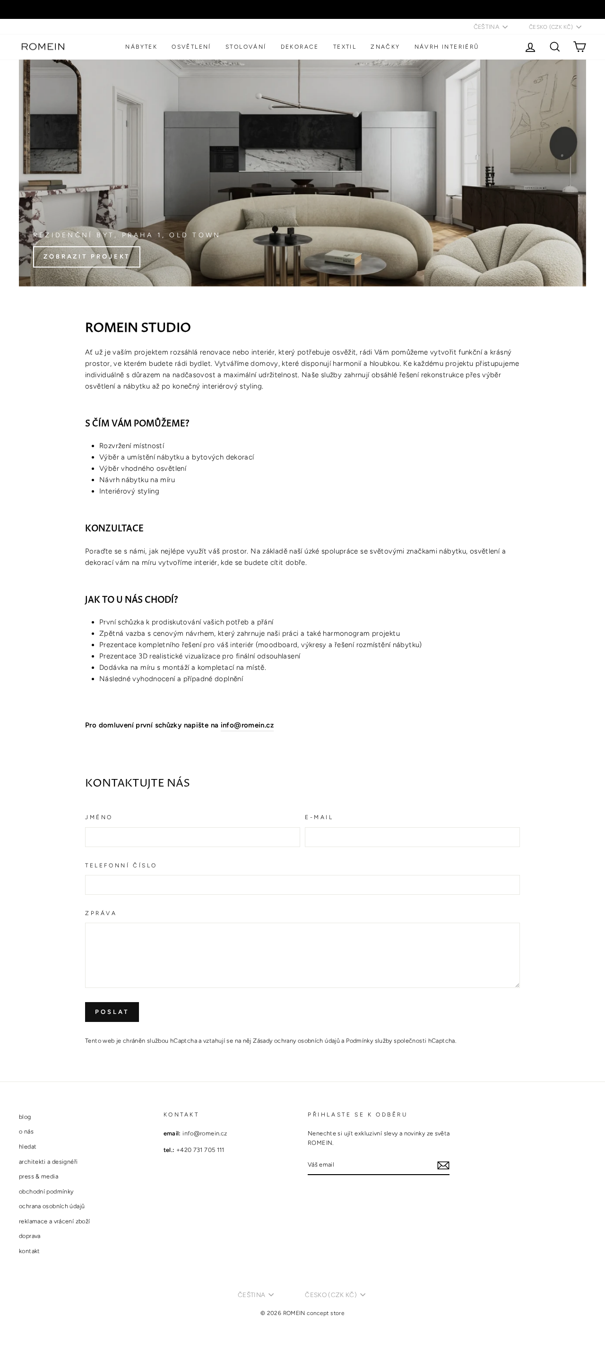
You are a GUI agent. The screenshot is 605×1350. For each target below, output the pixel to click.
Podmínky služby (369, 1040)
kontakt (29, 1251)
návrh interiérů (447, 46)
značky (385, 46)
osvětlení (191, 46)
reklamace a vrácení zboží (54, 1221)
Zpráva (101, 913)
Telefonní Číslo (121, 865)
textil (344, 46)
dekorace (300, 46)
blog (25, 1116)
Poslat (112, 1011)
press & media (38, 1176)
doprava (30, 1235)
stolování (246, 46)
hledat (27, 1146)
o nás (26, 1131)
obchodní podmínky (46, 1191)
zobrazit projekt (86, 256)
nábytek (141, 46)
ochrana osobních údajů (52, 1206)
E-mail (319, 817)
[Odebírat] (443, 1165)
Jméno (99, 817)
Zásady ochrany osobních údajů (296, 1040)
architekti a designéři (48, 1161)
